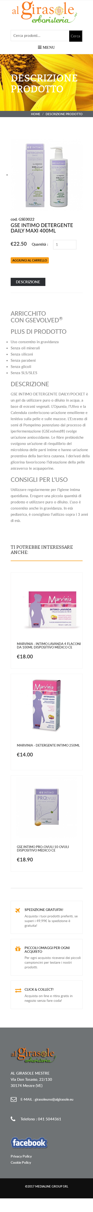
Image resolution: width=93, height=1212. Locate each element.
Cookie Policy (21, 1162)
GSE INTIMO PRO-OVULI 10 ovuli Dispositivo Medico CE (43, 848)
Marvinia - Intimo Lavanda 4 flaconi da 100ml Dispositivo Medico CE (49, 645)
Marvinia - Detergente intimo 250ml (48, 745)
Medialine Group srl (51, 1186)
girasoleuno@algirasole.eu (47, 1099)
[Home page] (47, 11)
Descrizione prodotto (64, 114)
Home (35, 114)
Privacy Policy (21, 1156)
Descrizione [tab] (28, 281)
